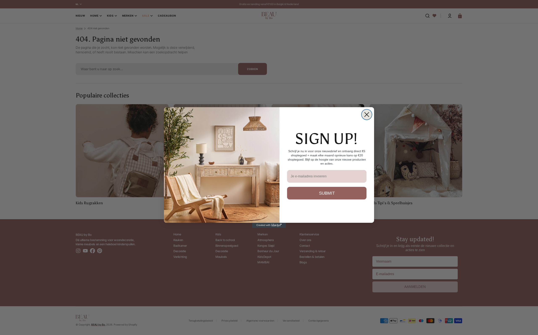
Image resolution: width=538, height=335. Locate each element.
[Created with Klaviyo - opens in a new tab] (269, 225)
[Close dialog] (366, 114)
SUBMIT (327, 193)
